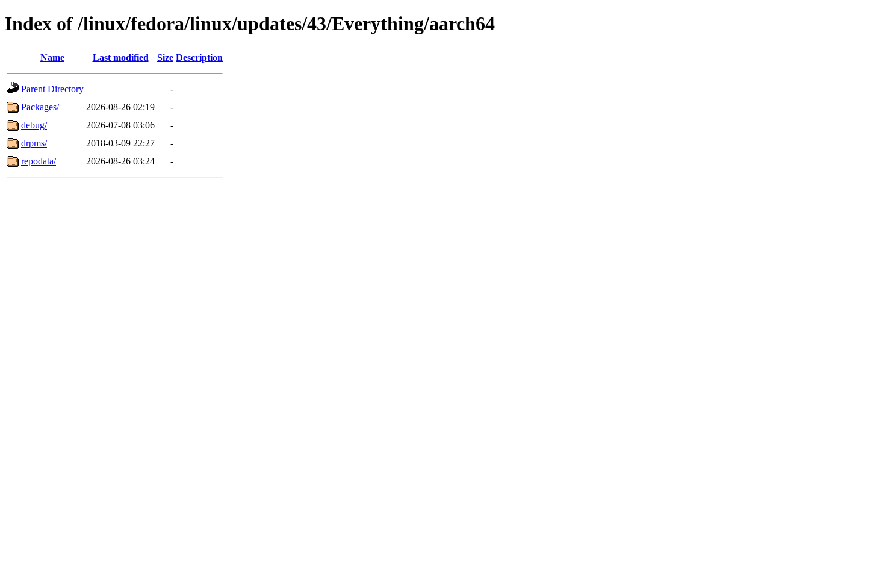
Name (52, 57)
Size (165, 57)
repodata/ (38, 161)
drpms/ (34, 143)
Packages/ (40, 107)
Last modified (121, 57)
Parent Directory (52, 89)
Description (199, 57)
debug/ (34, 125)
